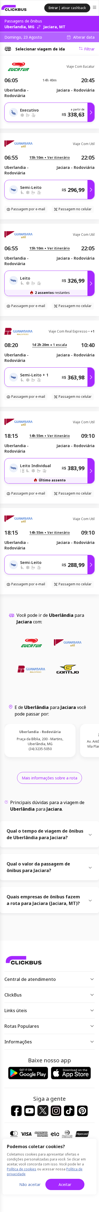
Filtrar (89, 49)
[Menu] (95, 8)
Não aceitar (29, 1184)
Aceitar (65, 1184)
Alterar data (84, 37)
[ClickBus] (14, 7)
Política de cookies (21, 1169)
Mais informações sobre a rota (49, 777)
